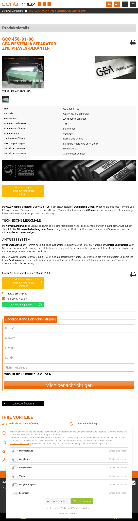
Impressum (63, 513)
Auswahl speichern (57, 501)
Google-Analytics (27, 484)
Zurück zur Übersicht (23, 403)
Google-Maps (25, 467)
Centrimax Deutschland (12, 11)
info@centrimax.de (17, 298)
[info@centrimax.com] (132, 484)
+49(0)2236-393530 (16, 293)
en (117, 4)
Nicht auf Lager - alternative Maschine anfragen (23, 190)
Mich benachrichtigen (69, 385)
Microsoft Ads (26, 450)
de (109, 4)
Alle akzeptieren (82, 501)
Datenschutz (74, 513)
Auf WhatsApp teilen (21, 304)
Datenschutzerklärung (20, 443)
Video (22, 476)
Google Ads (24, 459)
